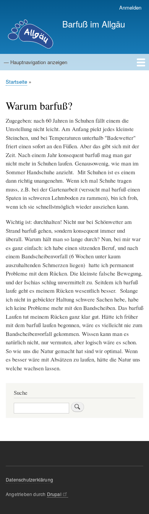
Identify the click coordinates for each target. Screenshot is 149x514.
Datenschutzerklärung (29, 479)
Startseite (16, 81)
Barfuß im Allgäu (93, 24)
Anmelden (130, 7)
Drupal (54, 494)
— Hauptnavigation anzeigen (35, 62)
